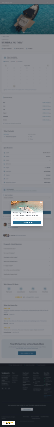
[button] (8, 423)
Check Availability (27, 222)
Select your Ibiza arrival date (22, 218)
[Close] (41, 202)
